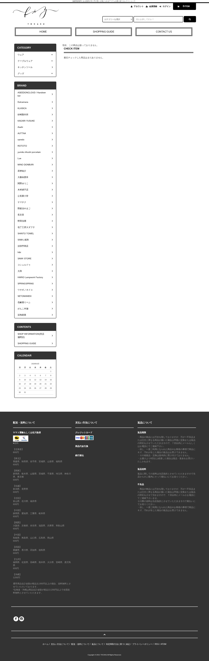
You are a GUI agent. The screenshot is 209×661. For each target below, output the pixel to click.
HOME (43, 31)
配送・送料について (80, 644)
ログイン (167, 6)
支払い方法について (60, 644)
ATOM (163, 644)
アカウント (139, 6)
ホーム (46, 644)
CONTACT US (164, 31)
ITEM (186, 6)
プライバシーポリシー (142, 644)
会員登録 (153, 6)
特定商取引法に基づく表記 (118, 644)
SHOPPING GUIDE (103, 31)
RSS (157, 644)
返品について (98, 644)
